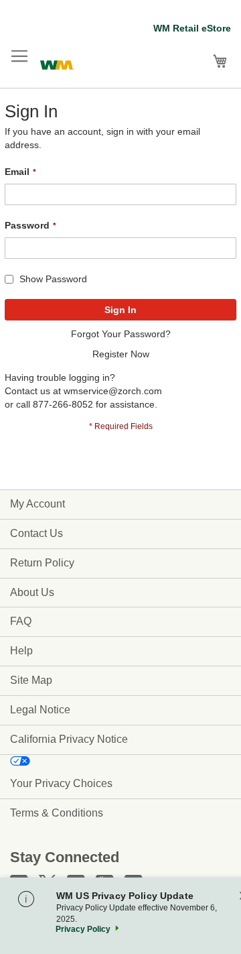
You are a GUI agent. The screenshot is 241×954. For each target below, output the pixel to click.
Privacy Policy (83, 929)
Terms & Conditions (56, 813)
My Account (37, 504)
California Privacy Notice (69, 739)
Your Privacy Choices (61, 783)
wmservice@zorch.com (113, 390)
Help (21, 650)
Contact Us (36, 533)
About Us (32, 592)
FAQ (20, 621)
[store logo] (57, 63)
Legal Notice (40, 709)
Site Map (31, 680)
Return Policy (42, 563)
